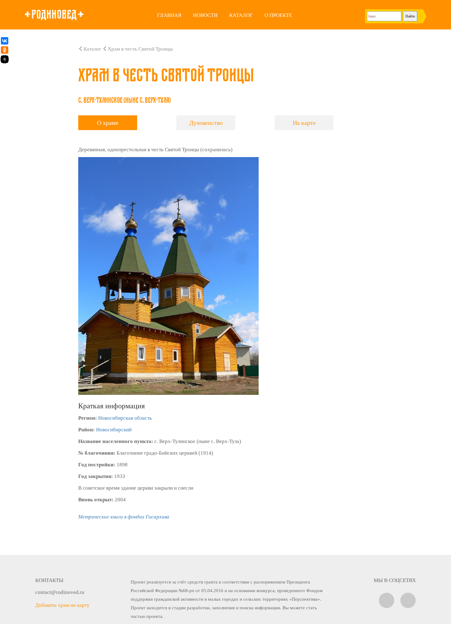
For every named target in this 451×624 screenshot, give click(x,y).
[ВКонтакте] (4, 40)
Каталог (241, 15)
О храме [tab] (107, 122)
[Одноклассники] (4, 50)
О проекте (278, 15)
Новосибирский (114, 430)
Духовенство (206, 122)
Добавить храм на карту (62, 605)
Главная (169, 15)
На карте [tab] (304, 122)
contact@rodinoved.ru (59, 592)
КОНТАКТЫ (49, 580)
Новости (205, 15)
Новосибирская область (125, 418)
